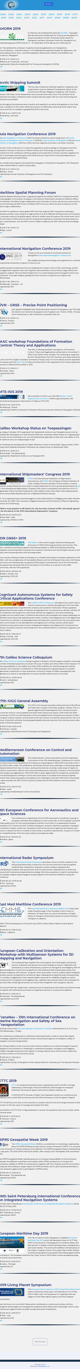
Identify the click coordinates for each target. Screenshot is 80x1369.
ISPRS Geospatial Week (25, 1144)
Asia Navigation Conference (14, 138)
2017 (75, 14)
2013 (26, 17)
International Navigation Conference (54, 255)
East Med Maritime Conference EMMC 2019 (50, 909)
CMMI (45, 481)
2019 (59, 14)
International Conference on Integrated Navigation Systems (47, 1204)
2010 (49, 17)
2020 (51, 14)
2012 (34, 17)
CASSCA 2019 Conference (42, 603)
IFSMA (30, 479)
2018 (67, 14)
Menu (49, 4)
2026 (3, 14)
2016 (3, 17)
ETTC (14, 1085)
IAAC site (20, 362)
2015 (11, 17)
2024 (19, 14)
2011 (42, 17)
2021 (43, 14)
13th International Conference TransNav (34, 1029)
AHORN (64, 33)
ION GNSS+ (33, 543)
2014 (19, 17)
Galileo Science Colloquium (14, 661)
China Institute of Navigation (54, 140)
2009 (57, 17)
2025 (11, 14)
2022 (35, 14)
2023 (27, 14)
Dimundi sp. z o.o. (44, 1366)
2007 (74, 17)
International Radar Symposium (28, 862)
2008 (66, 17)
